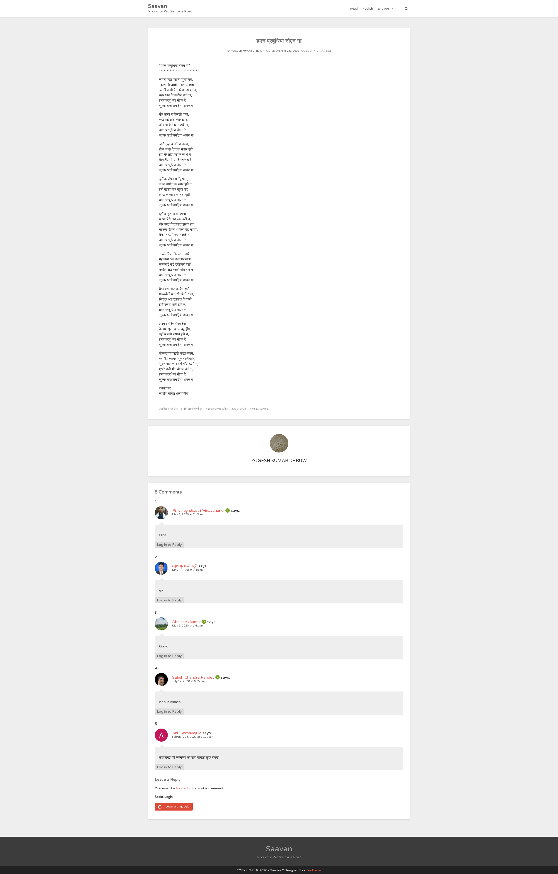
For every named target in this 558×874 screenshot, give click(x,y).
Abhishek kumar (189, 621)
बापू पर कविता (240, 409)
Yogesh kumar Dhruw (246, 51)
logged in (183, 788)
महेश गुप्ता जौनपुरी (184, 566)
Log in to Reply (169, 545)
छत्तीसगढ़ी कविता (324, 51)
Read (354, 8)
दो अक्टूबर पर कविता (218, 409)
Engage (383, 8)
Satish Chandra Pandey (196, 677)
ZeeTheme (314, 870)
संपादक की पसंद (260, 409)
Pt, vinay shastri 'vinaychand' (201, 510)
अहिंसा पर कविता (169, 409)
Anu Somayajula (186, 733)
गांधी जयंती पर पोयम (192, 409)
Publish (367, 8)
